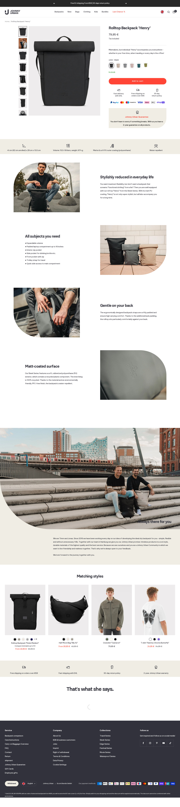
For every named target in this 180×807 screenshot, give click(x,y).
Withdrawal (11, 783)
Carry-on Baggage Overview (17, 744)
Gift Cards (9, 769)
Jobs (55, 744)
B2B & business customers (64, 740)
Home (7, 22)
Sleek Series (105, 740)
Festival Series (106, 748)
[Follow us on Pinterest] (156, 743)
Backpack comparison (14, 736)
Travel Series (105, 736)
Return (7, 756)
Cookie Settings (59, 765)
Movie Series (105, 752)
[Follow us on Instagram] (150, 743)
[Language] (162, 12)
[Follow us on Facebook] (143, 743)
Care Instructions (12, 740)
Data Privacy (58, 761)
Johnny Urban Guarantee (15, 765)
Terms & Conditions (61, 756)
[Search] (169, 12)
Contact (8, 752)
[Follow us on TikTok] (170, 743)
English (30, 783)
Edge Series (105, 744)
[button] (22, 31)
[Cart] (174, 12)
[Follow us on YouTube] (163, 743)
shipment (9, 761)
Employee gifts (11, 773)
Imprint (56, 748)
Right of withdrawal (61, 752)
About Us (57, 736)
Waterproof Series (107, 756)
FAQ (6, 748)
